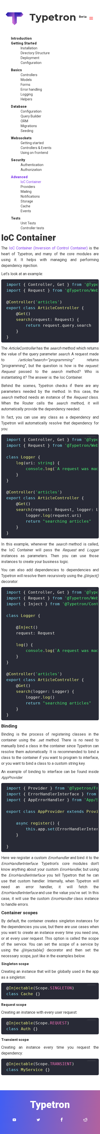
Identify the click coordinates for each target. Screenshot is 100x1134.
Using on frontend (34, 153)
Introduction (21, 38)
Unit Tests (28, 223)
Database (19, 106)
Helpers (26, 99)
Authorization (31, 170)
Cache (25, 206)
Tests (15, 218)
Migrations (29, 126)
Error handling (31, 89)
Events (26, 211)
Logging (27, 94)
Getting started (32, 143)
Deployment (30, 58)
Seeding (27, 131)
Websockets (21, 138)
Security (18, 160)
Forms (25, 85)
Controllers (29, 75)
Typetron (55, 17)
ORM (24, 121)
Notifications (30, 196)
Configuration (31, 63)
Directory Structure (35, 53)
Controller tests (32, 228)
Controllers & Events (36, 148)
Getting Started (24, 43)
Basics (16, 70)
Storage (27, 201)
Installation (29, 48)
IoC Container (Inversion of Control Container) (48, 248)
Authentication (32, 165)
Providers (28, 187)
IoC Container (31, 182)
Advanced (19, 177)
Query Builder (31, 116)
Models (26, 80)
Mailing (26, 191)
